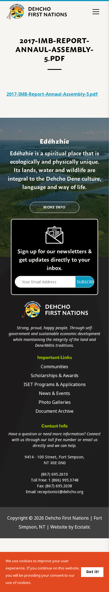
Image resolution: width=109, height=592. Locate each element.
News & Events (54, 393)
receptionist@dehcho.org (60, 492)
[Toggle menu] (96, 11)
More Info (54, 207)
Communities (54, 366)
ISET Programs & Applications (54, 384)
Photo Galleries (55, 402)
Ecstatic (82, 527)
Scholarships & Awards (55, 375)
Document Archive (54, 411)
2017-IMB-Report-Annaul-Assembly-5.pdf (52, 94)
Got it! (92, 571)
